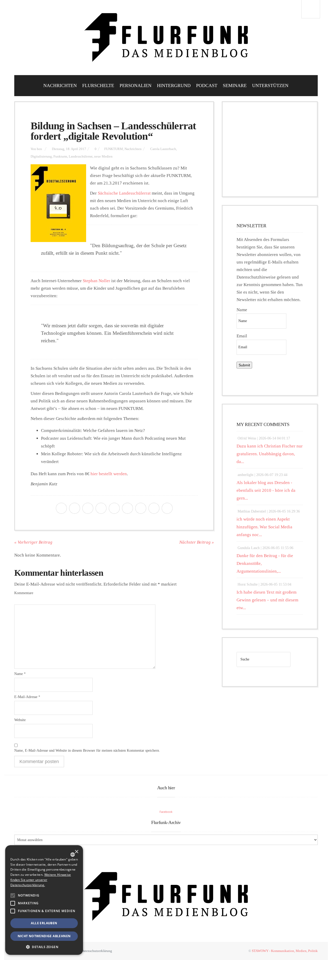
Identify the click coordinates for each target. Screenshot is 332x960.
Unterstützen (270, 85)
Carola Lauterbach (163, 149)
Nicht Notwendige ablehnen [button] (44, 936)
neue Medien (103, 156)
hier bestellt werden (109, 473)
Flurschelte (98, 85)
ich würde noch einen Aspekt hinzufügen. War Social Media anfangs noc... (264, 527)
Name (20, 674)
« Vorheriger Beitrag (33, 542)
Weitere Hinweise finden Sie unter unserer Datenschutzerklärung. (40, 879)
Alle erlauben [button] (44, 923)
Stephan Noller (96, 280)
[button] (13, 895)
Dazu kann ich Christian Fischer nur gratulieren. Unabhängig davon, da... (270, 454)
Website (20, 720)
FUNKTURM (113, 149)
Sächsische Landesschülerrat (124, 193)
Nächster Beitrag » (196, 542)
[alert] (44, 900)
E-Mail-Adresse (27, 697)
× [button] (76, 852)
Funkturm (60, 156)
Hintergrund (174, 85)
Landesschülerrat (81, 156)
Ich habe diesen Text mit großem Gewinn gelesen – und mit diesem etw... (267, 600)
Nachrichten (60, 85)
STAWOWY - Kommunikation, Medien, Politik (285, 951)
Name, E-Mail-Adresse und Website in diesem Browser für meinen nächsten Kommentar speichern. (87, 750)
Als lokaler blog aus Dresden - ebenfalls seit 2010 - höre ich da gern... (266, 490)
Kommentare (23, 593)
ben (39, 149)
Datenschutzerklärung (96, 951)
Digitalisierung (41, 156)
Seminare (235, 85)
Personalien (135, 85)
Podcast (206, 85)
